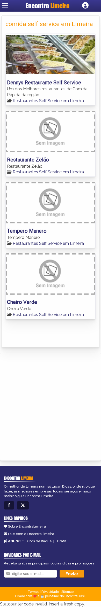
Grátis (61, 541)
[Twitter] (23, 505)
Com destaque (39, 541)
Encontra (47, 6)
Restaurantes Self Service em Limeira (48, 100)
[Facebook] (9, 505)
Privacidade (50, 592)
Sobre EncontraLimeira (27, 526)
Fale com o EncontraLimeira (31, 534)
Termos (33, 592)
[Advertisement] (50, 405)
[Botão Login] (85, 5)
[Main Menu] (5, 6)
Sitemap (67, 592)
